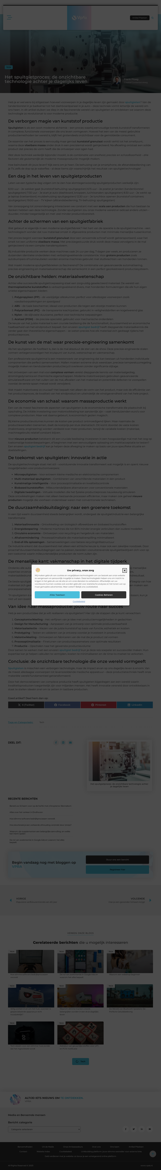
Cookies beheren (104, 595)
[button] (124, 570)
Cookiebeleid (79, 601)
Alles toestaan (57, 595)
